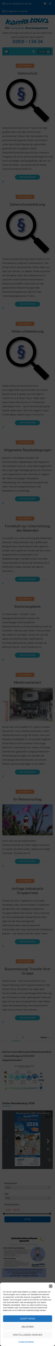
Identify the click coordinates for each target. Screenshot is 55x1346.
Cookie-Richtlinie (26, 1341)
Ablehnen (27, 1326)
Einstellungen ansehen (27, 1334)
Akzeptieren (27, 1318)
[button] (50, 1286)
